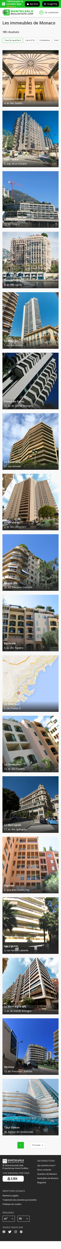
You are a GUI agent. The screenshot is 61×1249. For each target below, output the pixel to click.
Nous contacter (44, 1169)
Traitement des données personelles (20, 1199)
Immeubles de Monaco (47, 1178)
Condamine (44, 40)
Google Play (52, 4)
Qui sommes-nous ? (46, 1165)
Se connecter (52, 12)
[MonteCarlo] (18, 13)
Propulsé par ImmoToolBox (15, 1168)
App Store (34, 4)
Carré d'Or (30, 40)
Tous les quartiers (12, 40)
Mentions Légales (11, 1195)
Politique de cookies (12, 1204)
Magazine (41, 1182)
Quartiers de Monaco (47, 1174)
